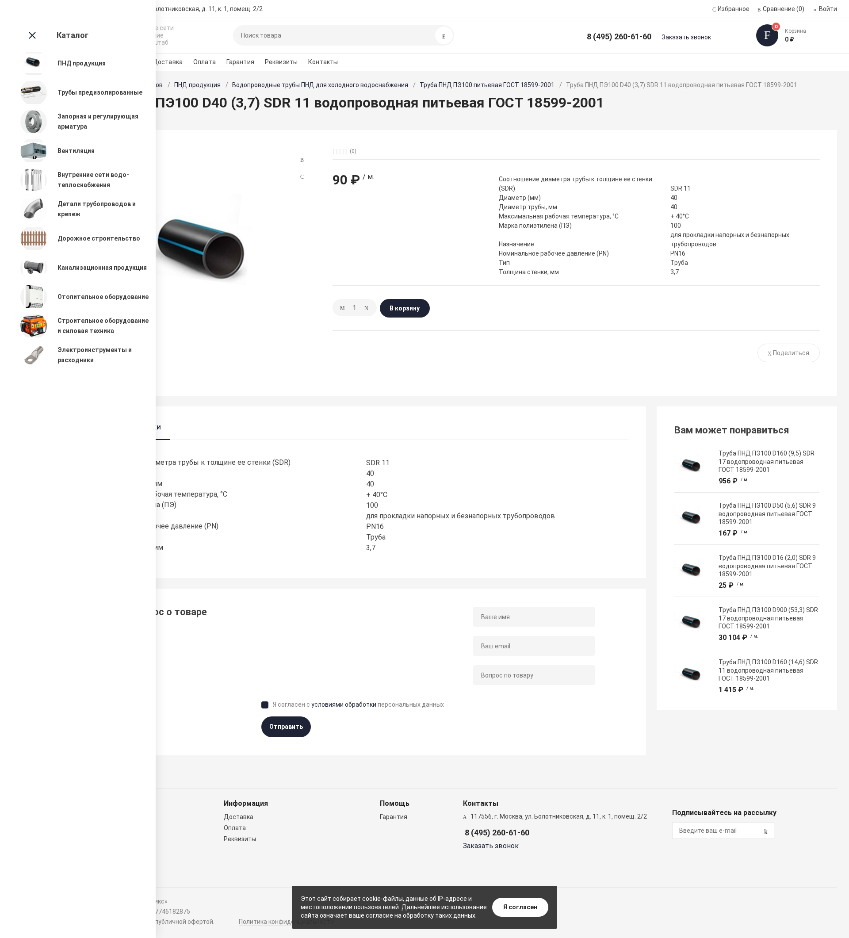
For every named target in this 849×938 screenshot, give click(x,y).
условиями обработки (343, 704)
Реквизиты (281, 61)
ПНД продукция (197, 84)
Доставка (168, 61)
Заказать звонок (686, 37)
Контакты (323, 61)
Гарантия (240, 61)
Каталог (72, 35)
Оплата (204, 61)
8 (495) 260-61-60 (619, 36)
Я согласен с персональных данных (358, 704)
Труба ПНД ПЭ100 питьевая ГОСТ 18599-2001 (487, 84)
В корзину (405, 308)
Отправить (286, 726)
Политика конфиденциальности (286, 921)
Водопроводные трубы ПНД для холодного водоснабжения (320, 84)
